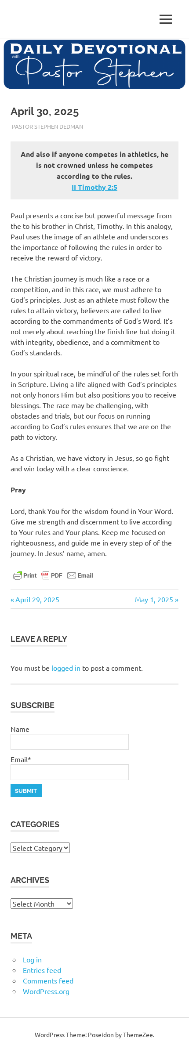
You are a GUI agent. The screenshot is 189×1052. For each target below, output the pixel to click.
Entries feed (42, 969)
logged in (65, 667)
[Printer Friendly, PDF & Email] (53, 574)
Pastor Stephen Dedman (47, 126)
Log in (32, 959)
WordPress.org (46, 991)
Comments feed (48, 980)
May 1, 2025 (154, 599)
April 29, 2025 (37, 599)
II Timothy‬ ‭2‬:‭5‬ (94, 187)
